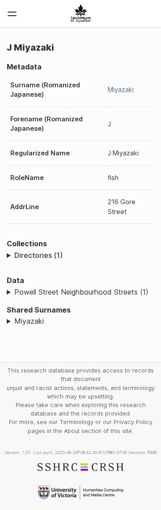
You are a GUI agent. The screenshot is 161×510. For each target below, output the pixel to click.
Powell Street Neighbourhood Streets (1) (81, 291)
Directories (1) (38, 255)
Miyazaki (121, 89)
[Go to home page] (81, 13)
